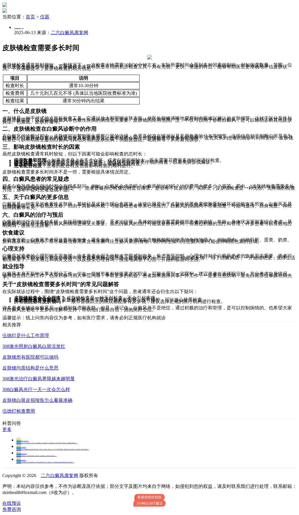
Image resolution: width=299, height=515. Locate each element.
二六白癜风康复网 (69, 32)
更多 (7, 429)
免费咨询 (11, 509)
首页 (30, 16)
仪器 (44, 16)
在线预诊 (11, 503)
